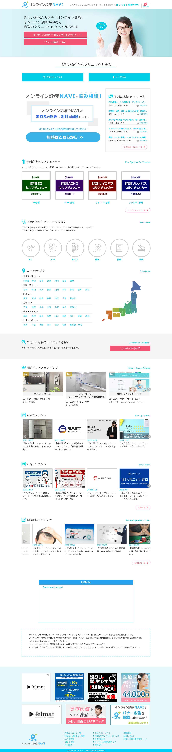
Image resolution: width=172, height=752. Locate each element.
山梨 (57, 290)
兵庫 (57, 307)
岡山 (41, 316)
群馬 (49, 298)
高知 (87, 316)
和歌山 (73, 307)
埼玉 (57, 298)
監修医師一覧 (140, 563)
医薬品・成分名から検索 (75, 736)
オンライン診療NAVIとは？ (105, 742)
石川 (41, 290)
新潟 (25, 290)
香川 (72, 316)
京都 (41, 307)
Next (147, 389)
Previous (24, 389)
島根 (34, 316)
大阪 (49, 307)
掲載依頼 (127, 733)
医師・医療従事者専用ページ (135, 739)
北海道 (26, 281)
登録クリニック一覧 (73, 733)
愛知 (87, 290)
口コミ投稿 (69, 742)
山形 (64, 281)
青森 (34, 281)
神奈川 (73, 298)
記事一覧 (141, 507)
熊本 (49, 325)
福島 (72, 281)
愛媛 (80, 316)
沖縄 (80, 325)
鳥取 (25, 316)
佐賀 (34, 325)
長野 (64, 290)
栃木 (41, 298)
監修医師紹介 (100, 739)
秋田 (57, 281)
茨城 (34, 298)
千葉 (64, 298)
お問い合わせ (129, 736)
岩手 (41, 281)
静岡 (72, 290)
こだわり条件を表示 (130, 348)
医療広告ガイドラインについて (107, 736)
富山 (34, 290)
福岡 (25, 325)
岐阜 (80, 290)
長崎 (41, 325)
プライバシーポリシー (103, 733)
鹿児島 (73, 325)
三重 (25, 307)
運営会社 (98, 745)
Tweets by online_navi (53, 587)
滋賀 (34, 307)
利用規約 (68, 745)
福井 (49, 290)
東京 (25, 298)
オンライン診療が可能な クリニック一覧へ (55, 34)
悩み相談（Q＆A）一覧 (133, 147)
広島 (49, 316)
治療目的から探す (54, 77)
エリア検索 (121, 77)
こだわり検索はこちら (55, 42)
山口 (57, 316)
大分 (57, 325)
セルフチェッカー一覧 (136, 210)
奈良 (64, 307)
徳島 (64, 316)
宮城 (49, 281)
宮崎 (64, 325)
